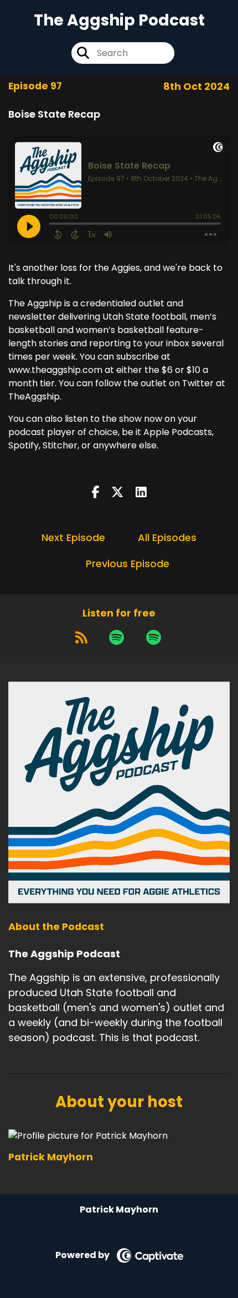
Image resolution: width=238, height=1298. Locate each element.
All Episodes (167, 537)
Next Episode (73, 537)
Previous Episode (127, 563)
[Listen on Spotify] (116, 637)
